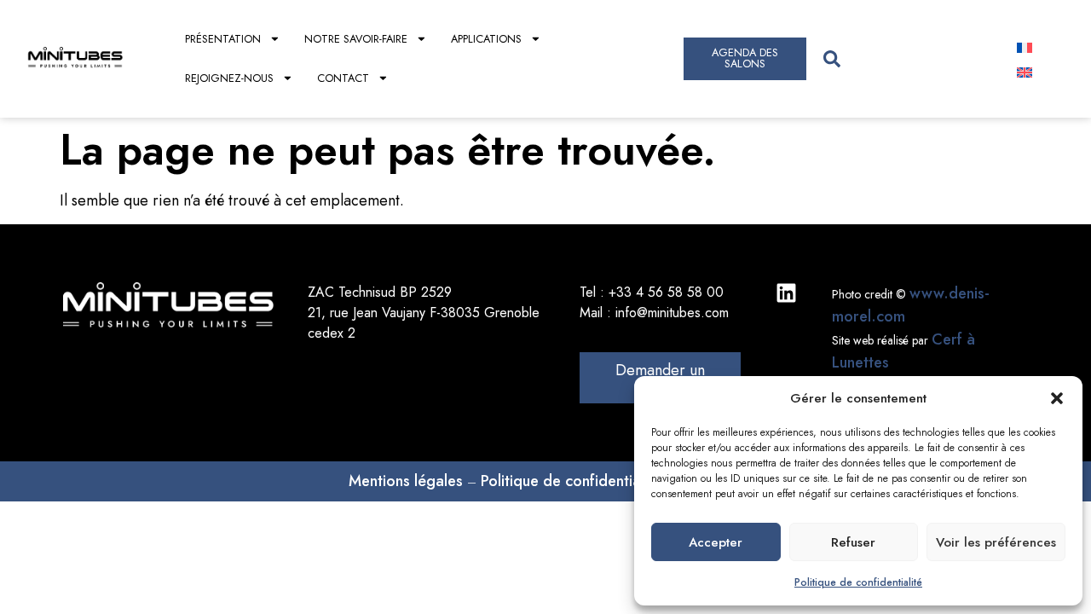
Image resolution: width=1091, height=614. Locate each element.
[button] (1056, 398)
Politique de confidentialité (858, 582)
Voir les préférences (996, 542)
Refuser (853, 542)
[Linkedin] (786, 293)
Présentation (223, 39)
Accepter (715, 542)
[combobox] (903, 58)
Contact (343, 78)
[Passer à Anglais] (1024, 71)
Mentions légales (406, 481)
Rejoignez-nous (229, 78)
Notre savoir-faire (355, 39)
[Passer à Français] (1024, 46)
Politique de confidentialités (574, 481)
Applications (486, 39)
